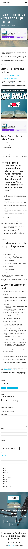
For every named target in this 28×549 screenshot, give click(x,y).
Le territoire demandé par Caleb (10, 78)
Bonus (5, 475)
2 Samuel (6, 472)
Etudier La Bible (5, 3)
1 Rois (5, 468)
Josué (2, 25)
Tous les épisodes (6, 25)
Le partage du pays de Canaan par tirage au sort (14, 76)
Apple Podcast (9, 521)
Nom (2, 428)
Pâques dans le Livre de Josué (8, 396)
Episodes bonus (7, 477)
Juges (5, 481)
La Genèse (6, 483)
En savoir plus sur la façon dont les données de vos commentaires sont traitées (14, 454)
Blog (5, 474)
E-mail (2, 434)
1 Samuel (6, 470)
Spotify (20, 521)
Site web (3, 440)
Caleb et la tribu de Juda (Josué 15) (10, 369)
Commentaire (4, 414)
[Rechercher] (25, 462)
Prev (3, 394)
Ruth (5, 485)
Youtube (13, 524)
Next (2, 399)
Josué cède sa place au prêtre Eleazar (11, 75)
